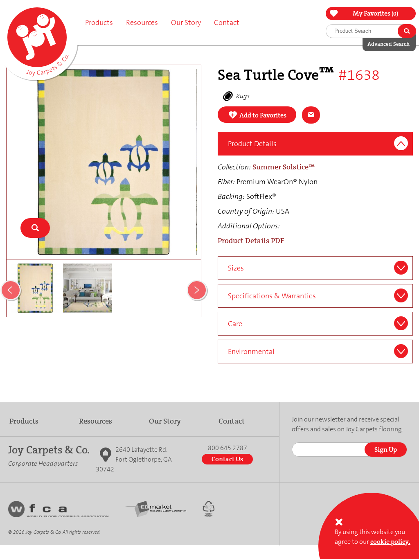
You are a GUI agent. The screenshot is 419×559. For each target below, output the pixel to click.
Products (23, 421)
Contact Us (227, 459)
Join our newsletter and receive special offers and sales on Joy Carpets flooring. (347, 424)
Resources (95, 421)
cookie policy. (390, 541)
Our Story (165, 421)
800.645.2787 (227, 448)
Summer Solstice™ (283, 167)
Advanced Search (388, 44)
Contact (226, 22)
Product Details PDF (251, 241)
